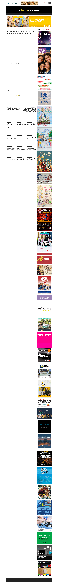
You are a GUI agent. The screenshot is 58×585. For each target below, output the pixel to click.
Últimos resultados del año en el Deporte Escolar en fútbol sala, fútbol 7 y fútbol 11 (11, 159)
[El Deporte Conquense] (29, 10)
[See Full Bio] (19, 95)
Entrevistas (18, 13)
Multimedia (33, 13)
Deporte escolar (9, 122)
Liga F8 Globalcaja (40, 13)
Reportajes (28, 13)
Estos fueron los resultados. (13, 64)
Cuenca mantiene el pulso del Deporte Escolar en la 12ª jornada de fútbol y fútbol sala (21, 137)
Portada (9, 13)
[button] (51, 14)
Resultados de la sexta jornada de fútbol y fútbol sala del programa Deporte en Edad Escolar (21, 159)
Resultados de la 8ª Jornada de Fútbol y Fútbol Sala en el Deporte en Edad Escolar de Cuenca (21, 149)
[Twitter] (49, 7)
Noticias (13, 13)
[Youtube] (50, 7)
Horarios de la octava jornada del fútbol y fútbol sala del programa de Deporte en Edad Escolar (31, 149)
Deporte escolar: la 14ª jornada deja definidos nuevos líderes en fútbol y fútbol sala (31, 124)
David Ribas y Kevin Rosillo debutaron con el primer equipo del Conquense (13, 109)
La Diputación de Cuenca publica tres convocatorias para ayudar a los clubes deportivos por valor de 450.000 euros (11, 138)
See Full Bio (17, 95)
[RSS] (48, 7)
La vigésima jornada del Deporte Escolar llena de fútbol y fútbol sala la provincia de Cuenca (21, 124)
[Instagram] (46, 7)
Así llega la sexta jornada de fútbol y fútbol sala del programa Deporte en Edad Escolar (31, 159)
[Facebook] (45, 7)
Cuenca (23, 13)
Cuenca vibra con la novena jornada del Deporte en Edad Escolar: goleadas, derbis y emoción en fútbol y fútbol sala (11, 149)
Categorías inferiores (29, 122)
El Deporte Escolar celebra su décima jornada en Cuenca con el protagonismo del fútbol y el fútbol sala (31, 137)
